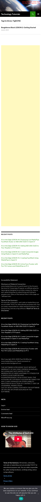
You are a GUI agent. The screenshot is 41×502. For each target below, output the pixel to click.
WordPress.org (6, 418)
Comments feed (6, 413)
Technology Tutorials (10, 14)
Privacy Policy (8, 481)
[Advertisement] (20, 135)
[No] (38, 494)
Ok (21, 499)
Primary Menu (38, 14)
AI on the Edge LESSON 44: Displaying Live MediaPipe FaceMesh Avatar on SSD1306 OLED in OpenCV (20, 241)
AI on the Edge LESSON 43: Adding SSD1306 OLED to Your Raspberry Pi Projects (20, 247)
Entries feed (5, 409)
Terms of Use (7, 476)
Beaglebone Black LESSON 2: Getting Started (18, 27)
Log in (3, 405)
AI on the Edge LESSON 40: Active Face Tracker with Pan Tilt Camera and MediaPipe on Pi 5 (19, 265)
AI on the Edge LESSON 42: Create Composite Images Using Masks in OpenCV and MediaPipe (19, 253)
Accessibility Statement (9, 280)
